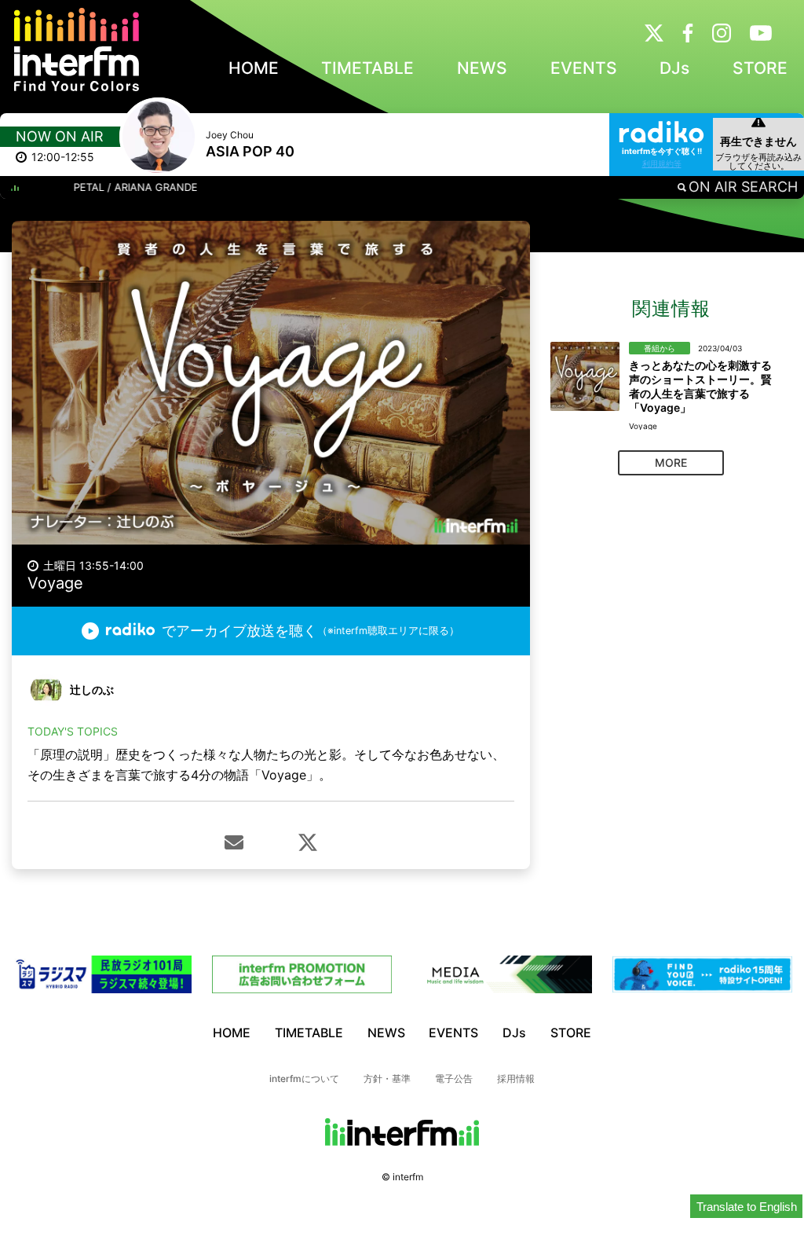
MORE (671, 462)
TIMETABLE (367, 68)
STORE (760, 68)
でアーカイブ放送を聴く (310, 630)
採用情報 (516, 1078)
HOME (253, 68)
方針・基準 (387, 1078)
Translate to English (746, 1206)
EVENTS (583, 68)
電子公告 (454, 1078)
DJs (674, 68)
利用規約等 (662, 163)
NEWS (482, 68)
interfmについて (304, 1078)
